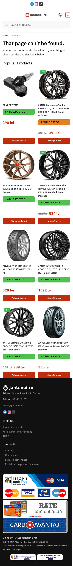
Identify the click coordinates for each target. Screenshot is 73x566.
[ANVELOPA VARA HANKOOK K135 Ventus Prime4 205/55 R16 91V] (54, 322)
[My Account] (60, 15)
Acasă (5, 35)
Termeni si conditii (13, 427)
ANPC (6, 436)
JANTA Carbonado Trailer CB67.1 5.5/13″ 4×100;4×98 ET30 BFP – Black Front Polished (53, 110)
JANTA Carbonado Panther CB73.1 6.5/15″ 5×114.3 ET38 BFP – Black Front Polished (52, 190)
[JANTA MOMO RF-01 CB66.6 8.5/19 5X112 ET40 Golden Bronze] (19, 165)
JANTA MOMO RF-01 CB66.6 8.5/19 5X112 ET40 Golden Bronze (18, 189)
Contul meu (11, 455)
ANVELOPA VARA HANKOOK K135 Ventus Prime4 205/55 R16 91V (53, 346)
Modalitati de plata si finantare (22, 464)
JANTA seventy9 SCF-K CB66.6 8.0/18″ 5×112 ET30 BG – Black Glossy (53, 269)
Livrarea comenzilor (16, 459)
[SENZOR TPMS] (19, 85)
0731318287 (19, 399)
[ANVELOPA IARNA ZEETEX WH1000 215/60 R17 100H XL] (19, 245)
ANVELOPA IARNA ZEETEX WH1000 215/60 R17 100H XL (17, 269)
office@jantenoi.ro (13, 405)
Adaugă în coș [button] (19, 140)
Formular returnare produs (17, 431)
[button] (67, 15)
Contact (9, 450)
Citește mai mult (19, 221)
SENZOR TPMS (10, 105)
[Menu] (8, 15)
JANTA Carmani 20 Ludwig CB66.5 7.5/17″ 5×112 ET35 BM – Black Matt (18, 346)
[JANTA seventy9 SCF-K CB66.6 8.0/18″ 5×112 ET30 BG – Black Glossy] (54, 245)
